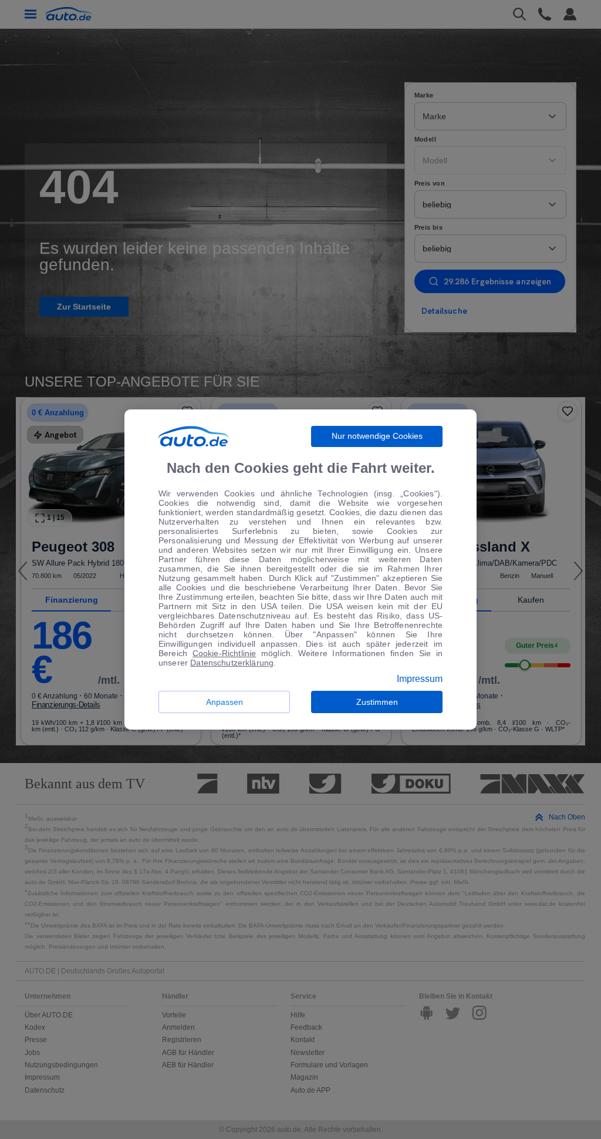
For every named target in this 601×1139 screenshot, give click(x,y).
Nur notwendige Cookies (377, 436)
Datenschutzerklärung (232, 662)
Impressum (420, 679)
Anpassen (224, 702)
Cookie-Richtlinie (224, 653)
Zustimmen (377, 702)
